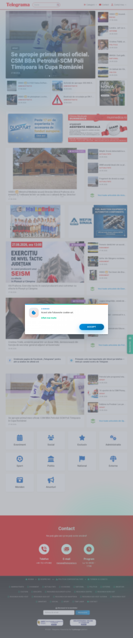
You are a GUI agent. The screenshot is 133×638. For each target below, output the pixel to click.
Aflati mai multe (48, 318)
